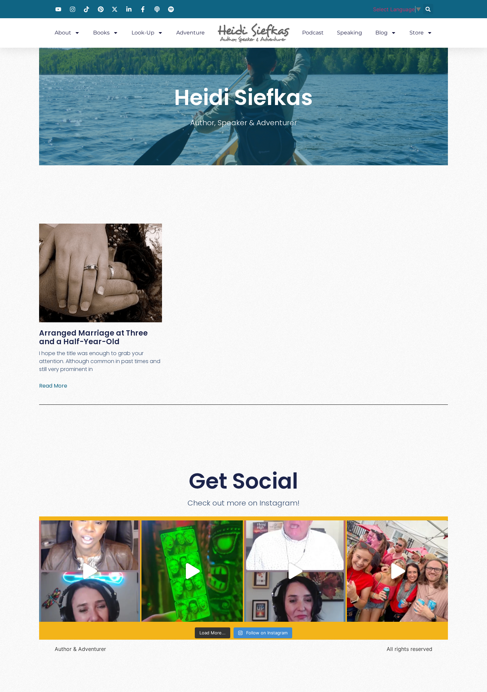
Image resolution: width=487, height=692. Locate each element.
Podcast (313, 32)
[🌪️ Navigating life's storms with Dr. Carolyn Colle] (89, 571)
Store (416, 32)
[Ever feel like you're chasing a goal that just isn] (295, 571)
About (63, 32)
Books (101, 32)
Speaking (349, 32)
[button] (428, 9)
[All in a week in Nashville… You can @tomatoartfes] (397, 571)
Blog (381, 32)
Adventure (190, 32)
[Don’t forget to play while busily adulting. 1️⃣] (192, 571)
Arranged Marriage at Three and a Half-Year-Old (93, 337)
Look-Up (143, 32)
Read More (53, 386)
